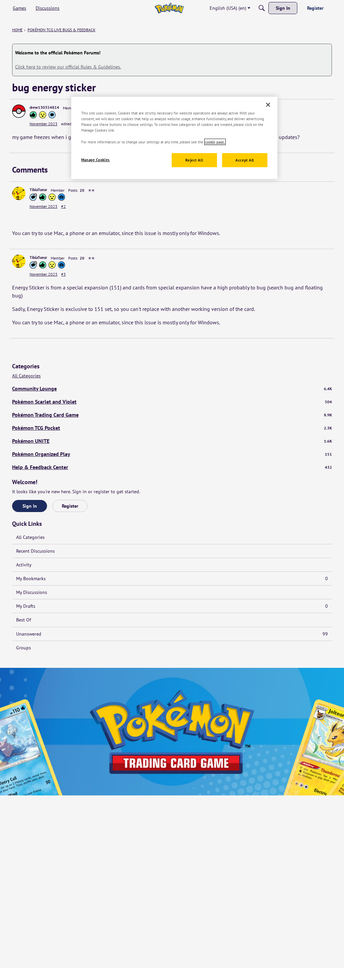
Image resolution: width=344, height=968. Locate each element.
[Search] (262, 8)
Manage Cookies (95, 159)
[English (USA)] (169, 8)
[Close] (268, 104)
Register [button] (70, 506)
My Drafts (172, 606)
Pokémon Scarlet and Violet (172, 401)
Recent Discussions (35, 551)
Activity (24, 565)
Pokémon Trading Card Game (172, 414)
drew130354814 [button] (44, 107)
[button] (19, 111)
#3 (63, 274)
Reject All (194, 160)
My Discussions (31, 592)
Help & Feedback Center (172, 467)
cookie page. (215, 141)
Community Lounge (172, 388)
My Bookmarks (172, 578)
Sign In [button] (30, 506)
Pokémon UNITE (172, 440)
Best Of (23, 620)
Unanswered (172, 634)
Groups (23, 648)
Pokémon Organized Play (172, 454)
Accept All (244, 160)
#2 (63, 206)
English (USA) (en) (228, 8)
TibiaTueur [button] (38, 189)
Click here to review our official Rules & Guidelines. (68, 67)
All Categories (26, 376)
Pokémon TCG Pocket (172, 427)
